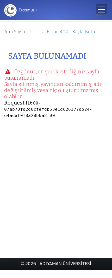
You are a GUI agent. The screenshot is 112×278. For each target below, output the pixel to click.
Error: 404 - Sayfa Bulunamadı (73, 31)
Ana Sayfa (14, 31)
